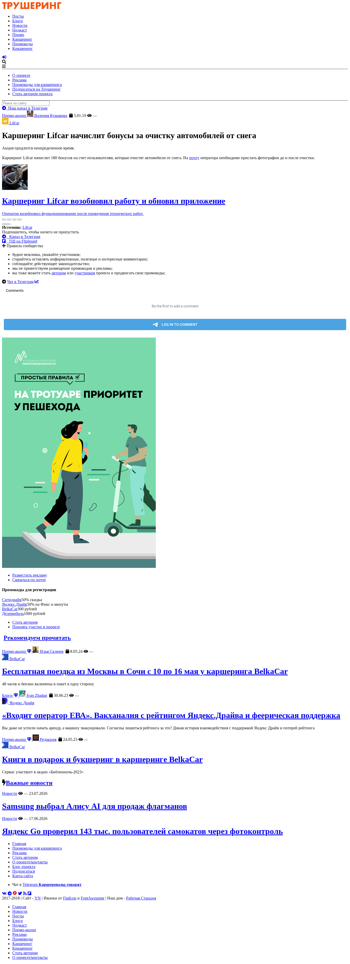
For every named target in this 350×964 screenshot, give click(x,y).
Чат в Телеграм (20, 281)
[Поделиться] (9, 219)
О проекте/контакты (30, 862)
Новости (19, 25)
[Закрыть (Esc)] (4, 219)
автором (59, 273)
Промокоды (22, 44)
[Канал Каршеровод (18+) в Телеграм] (10, 893)
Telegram (52, 884)
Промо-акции (14, 115)
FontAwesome (92, 898)
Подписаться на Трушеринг (36, 89)
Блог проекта (23, 866)
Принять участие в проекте (36, 627)
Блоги (17, 21)
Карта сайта (22, 876)
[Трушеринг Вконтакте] (4, 893)
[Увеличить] (19, 219)
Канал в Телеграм (23, 236)
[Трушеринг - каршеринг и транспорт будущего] (31, 7)
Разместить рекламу (29, 575)
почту (194, 158)
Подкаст (19, 30)
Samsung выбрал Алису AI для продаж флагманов (94, 806)
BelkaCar (9, 609)
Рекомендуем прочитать (37, 637)
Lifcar (27, 227)
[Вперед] (8, 224)
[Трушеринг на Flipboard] (29, 893)
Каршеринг (22, 39)
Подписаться (23, 871)
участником (85, 273)
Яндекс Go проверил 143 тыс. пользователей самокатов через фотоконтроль (142, 831)
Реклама (19, 80)
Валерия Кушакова (50, 115)
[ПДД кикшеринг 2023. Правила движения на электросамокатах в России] (175, 453)
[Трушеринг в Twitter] (20, 893)
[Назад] (4, 224)
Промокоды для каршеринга (37, 84)
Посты (18, 16)
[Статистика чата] (37, 281)
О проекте (21, 75)
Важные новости (29, 782)
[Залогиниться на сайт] (4, 57)
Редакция (47, 739)
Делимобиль (13, 613)
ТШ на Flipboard (21, 241)
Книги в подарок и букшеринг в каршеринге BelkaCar (102, 759)
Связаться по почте (29, 580)
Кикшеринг (22, 48)
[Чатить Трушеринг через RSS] (25, 893)
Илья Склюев (51, 651)
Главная (19, 843)
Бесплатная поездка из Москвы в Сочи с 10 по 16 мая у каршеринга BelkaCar (145, 671)
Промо (18, 35)
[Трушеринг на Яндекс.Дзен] (15, 893)
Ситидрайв (12, 600)
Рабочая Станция (141, 898)
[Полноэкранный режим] (14, 219)
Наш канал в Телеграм (26, 108)
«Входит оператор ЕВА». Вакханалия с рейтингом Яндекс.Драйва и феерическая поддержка (171, 715)
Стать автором (25, 622)
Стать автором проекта (32, 94)
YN (38, 898)
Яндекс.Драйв (14, 604)
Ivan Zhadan (36, 695)
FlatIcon (69, 898)
